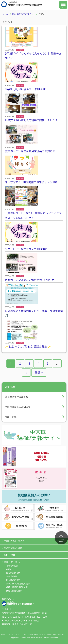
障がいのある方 (13, 573)
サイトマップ (14, 634)
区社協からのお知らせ (23, 14)
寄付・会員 (9, 555)
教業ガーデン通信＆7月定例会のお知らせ (29, 280)
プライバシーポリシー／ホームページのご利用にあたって (43, 634)
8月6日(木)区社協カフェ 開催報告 (25, 89)
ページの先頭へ (61, 540)
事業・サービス (12, 562)
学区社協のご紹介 (13, 548)
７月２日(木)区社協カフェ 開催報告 (26, 249)
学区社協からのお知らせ (17, 407)
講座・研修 (11, 417)
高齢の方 (10, 569)
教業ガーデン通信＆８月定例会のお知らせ (30, 151)
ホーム (5, 14)
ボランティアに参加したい (18, 584)
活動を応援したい (14, 591)
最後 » (39, 372)
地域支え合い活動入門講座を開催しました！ (31, 120)
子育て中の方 (12, 566)
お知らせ (10, 387)
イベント (20, 50)
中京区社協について (14, 541)
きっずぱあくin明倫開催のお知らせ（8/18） (31, 182)
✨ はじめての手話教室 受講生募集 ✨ (28, 346)
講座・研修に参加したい (17, 587)
